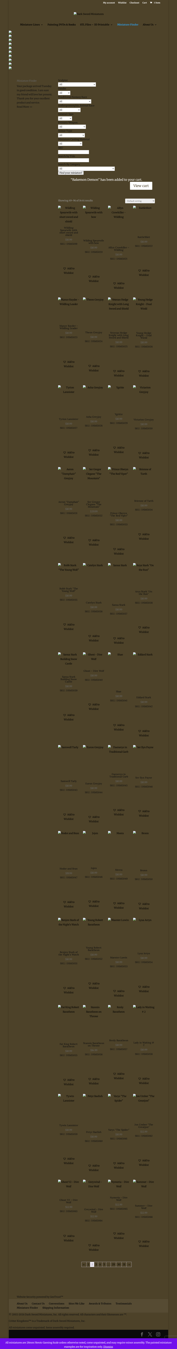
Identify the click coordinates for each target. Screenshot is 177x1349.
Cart (144, 3)
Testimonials (124, 1303)
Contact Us (38, 1303)
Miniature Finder (127, 24)
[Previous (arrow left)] (6, 674)
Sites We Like (77, 1303)
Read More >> (24, 106)
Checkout (134, 3)
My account (109, 3)
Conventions (56, 1303)
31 (124, 1264)
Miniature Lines (30, 24)
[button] (68, 270)
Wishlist (122, 3)
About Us (148, 24)
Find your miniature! (70, 172)
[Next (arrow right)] (171, 674)
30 (118, 1264)
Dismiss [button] (108, 1346)
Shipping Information (55, 1307)
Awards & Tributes (100, 1303)
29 (113, 1264)
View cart (141, 186)
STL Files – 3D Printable (94, 24)
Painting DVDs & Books (62, 24)
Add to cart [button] (68, 256)
